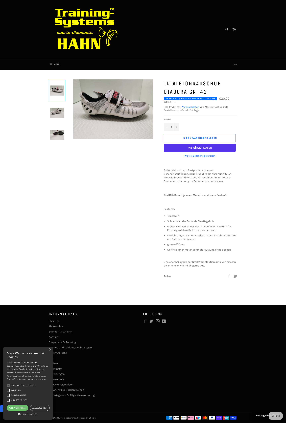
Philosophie (56, 326)
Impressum (55, 368)
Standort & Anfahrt (60, 331)
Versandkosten (190, 106)
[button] (28, 413)
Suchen (53, 363)
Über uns (54, 321)
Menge (167, 119)
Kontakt (53, 336)
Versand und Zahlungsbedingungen (70, 347)
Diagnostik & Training (62, 342)
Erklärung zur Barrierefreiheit (66, 389)
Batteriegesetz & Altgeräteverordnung (72, 395)
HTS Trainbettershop (66, 418)
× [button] (50, 349)
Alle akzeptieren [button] (17, 408)
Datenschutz (56, 379)
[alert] (28, 383)
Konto (234, 64)
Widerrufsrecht (58, 352)
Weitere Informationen (37, 379)
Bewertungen (57, 374)
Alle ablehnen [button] (39, 408)
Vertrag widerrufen (267, 415)
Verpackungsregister (61, 384)
